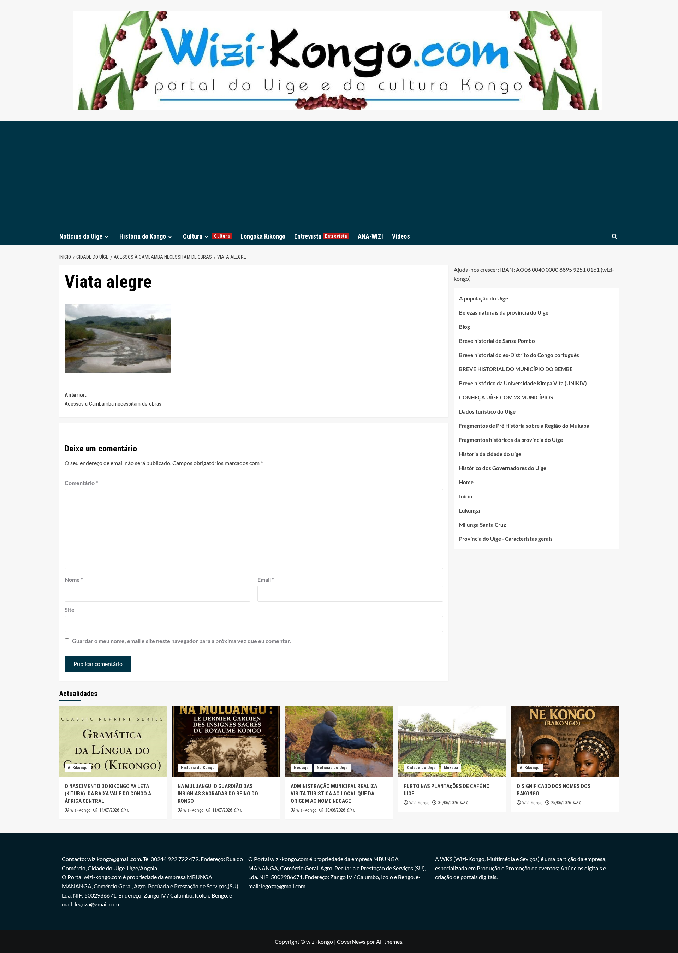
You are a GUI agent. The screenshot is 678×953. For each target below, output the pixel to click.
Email (265, 579)
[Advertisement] (339, 174)
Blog (464, 326)
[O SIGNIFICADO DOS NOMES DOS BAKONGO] (565, 741)
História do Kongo (142, 236)
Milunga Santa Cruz (482, 524)
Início (465, 496)
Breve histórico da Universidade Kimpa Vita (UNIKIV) (523, 383)
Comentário (81, 482)
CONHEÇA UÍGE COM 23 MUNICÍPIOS (506, 397)
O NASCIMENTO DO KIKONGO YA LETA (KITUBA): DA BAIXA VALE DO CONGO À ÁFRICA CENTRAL (108, 793)
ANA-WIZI (370, 236)
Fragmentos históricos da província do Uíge (511, 440)
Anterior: (113, 400)
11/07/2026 (222, 810)
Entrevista (320, 236)
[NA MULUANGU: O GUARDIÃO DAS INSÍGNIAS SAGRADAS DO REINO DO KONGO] (226, 741)
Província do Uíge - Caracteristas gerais (506, 539)
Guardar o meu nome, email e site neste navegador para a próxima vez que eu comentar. (181, 640)
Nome (74, 579)
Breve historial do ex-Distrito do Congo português (519, 355)
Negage (301, 767)
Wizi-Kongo (80, 810)
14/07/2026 (109, 810)
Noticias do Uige (332, 767)
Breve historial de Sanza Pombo (497, 341)
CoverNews (351, 941)
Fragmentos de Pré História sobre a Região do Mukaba (524, 425)
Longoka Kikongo (262, 236)
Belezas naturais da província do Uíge (503, 312)
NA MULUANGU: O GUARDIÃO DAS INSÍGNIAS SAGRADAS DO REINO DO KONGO (218, 793)
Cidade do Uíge (421, 767)
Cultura (206, 236)
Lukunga (469, 510)
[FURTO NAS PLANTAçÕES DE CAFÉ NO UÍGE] (452, 741)
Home (466, 482)
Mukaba (451, 767)
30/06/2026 (335, 810)
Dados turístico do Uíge (487, 411)
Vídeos (401, 236)
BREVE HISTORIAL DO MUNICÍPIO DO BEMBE (516, 369)
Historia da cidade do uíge (490, 454)
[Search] (614, 236)
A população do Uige (483, 298)
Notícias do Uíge (80, 236)
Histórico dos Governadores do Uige (502, 468)
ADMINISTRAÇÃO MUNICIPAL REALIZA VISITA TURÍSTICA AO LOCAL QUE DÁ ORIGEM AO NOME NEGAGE (334, 793)
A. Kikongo (78, 767)
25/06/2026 (561, 802)
